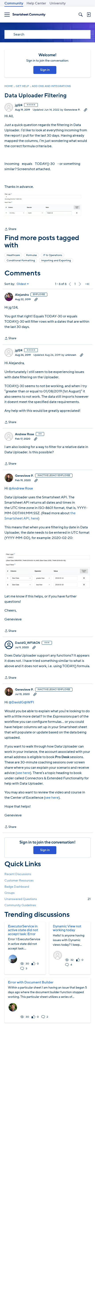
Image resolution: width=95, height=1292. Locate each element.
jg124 (18, 105)
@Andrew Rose (21, 488)
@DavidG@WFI (21, 702)
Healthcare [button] (13, 255)
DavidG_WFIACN (27, 643)
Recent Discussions (17, 874)
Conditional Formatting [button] (21, 260)
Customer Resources (19, 880)
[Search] (81, 14)
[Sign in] (89, 14)
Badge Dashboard (16, 887)
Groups (9, 893)
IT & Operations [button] (52, 255)
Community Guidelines (20, 905)
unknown (70, 355)
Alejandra (22, 295)
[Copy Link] (85, 110)
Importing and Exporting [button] (56, 260)
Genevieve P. (72, 109)
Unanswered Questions (47, 899)
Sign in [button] (45, 70)
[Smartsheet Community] (29, 14)
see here (23, 772)
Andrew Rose (24, 434)
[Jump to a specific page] (87, 284)
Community (13, 3)
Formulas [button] (31, 255)
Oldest (21, 284)
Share (10, 229)
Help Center (36, 3)
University (57, 3)
